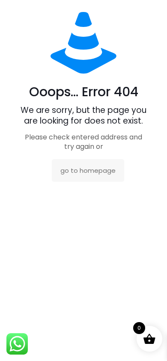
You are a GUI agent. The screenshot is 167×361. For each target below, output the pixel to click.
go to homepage (88, 170)
